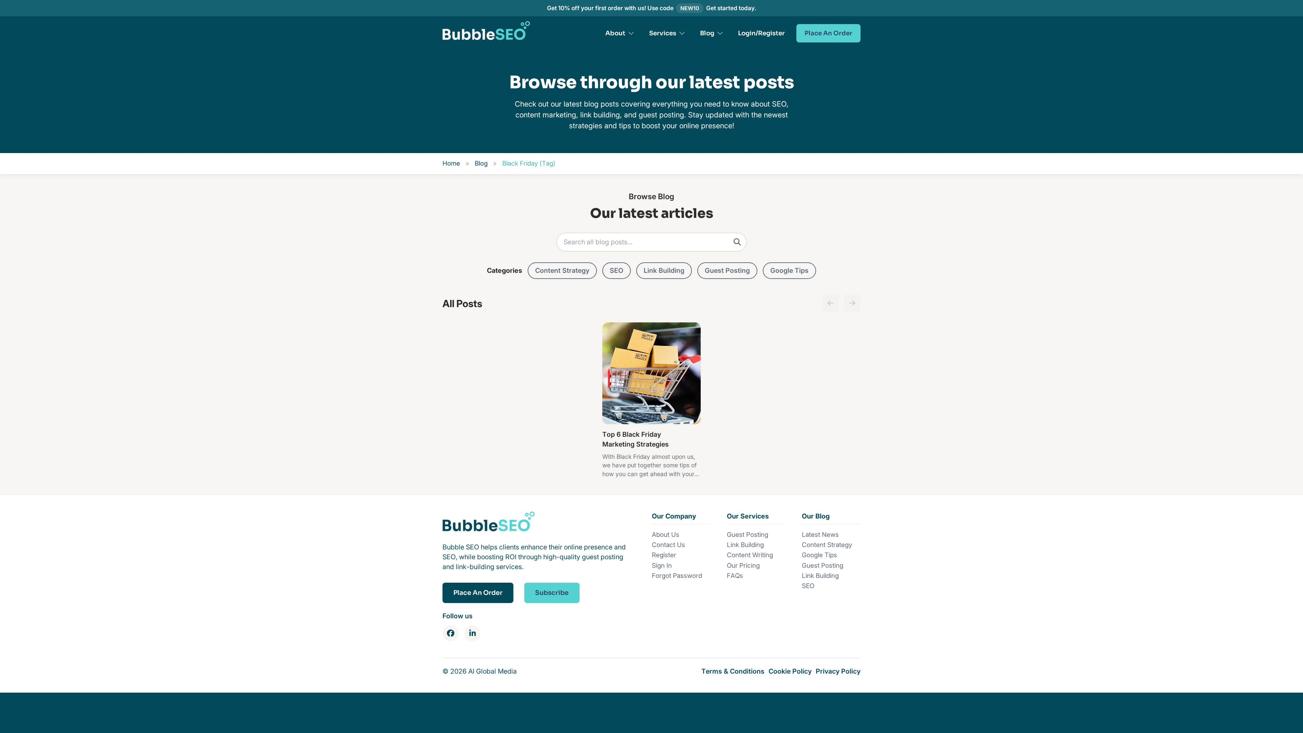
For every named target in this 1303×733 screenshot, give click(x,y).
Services (662, 33)
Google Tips (789, 270)
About (615, 33)
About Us (665, 535)
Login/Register (761, 33)
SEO (616, 270)
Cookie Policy (790, 671)
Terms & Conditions (732, 671)
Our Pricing (743, 565)
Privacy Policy (838, 671)
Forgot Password (677, 576)
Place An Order (828, 33)
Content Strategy (562, 270)
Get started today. (731, 8)
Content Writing (750, 555)
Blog (707, 33)
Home (451, 163)
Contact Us (668, 545)
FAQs (735, 576)
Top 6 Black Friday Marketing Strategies (635, 439)
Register (664, 555)
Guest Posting (727, 270)
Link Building (664, 270)
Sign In (662, 565)
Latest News (820, 535)
